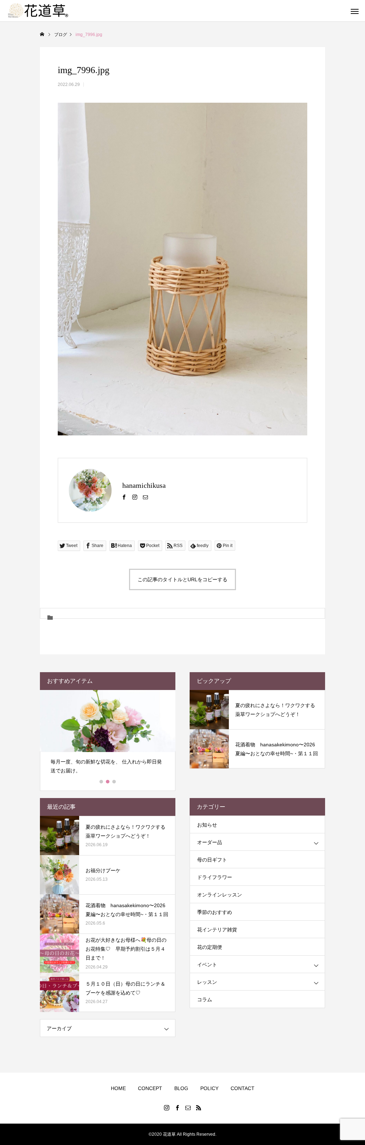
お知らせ (207, 825)
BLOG (181, 1088)
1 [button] (101, 781)
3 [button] (114, 781)
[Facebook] (124, 496)
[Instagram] (134, 496)
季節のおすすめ (214, 912)
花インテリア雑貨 (217, 929)
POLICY (209, 1088)
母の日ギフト (212, 860)
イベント (207, 964)
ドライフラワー (214, 877)
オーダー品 (209, 842)
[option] (107, 735)
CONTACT (243, 1088)
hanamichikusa (144, 485)
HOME (118, 1088)
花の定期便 (209, 947)
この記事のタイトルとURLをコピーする (182, 579)
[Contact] (145, 496)
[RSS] (198, 1107)
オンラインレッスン (219, 895)
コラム (204, 999)
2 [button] (108, 781)
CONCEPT (150, 1088)
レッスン (207, 982)
